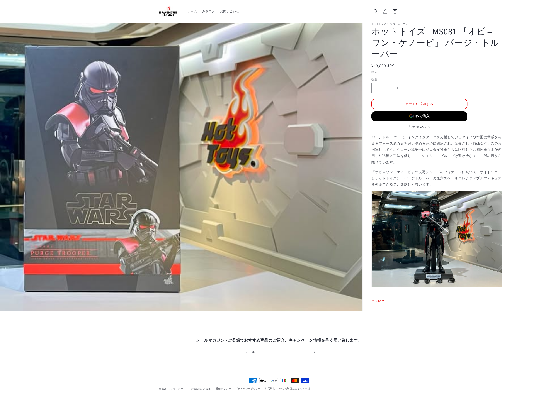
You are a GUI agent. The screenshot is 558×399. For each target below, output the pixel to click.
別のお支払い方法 (419, 126)
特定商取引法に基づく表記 (294, 388)
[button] (376, 11)
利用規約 (270, 388)
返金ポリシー (223, 388)
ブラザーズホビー (178, 388)
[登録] (313, 352)
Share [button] (380, 301)
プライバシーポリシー (248, 388)
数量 (374, 79)
